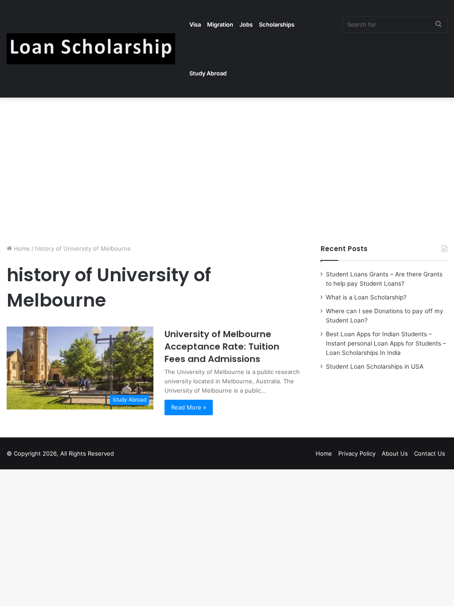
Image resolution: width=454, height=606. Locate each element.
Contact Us (429, 453)
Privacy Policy (357, 453)
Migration (220, 24)
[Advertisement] (227, 168)
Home (21, 248)
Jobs (246, 24)
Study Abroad (208, 73)
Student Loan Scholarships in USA (374, 366)
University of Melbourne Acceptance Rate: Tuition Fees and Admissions (221, 346)
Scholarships (276, 24)
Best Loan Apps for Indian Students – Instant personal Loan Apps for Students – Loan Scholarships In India (386, 343)
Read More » (188, 407)
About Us (395, 453)
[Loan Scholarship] (91, 48)
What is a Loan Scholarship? (366, 297)
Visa (195, 24)
